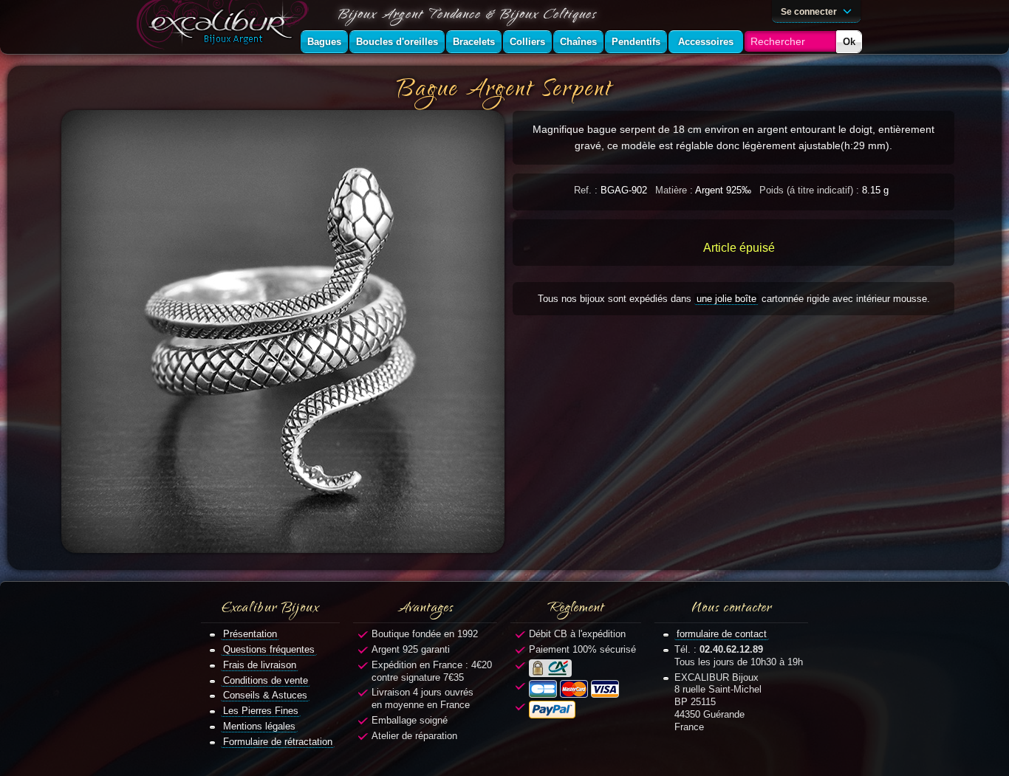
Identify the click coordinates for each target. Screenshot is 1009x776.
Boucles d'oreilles (397, 41)
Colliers (527, 41)
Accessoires (705, 41)
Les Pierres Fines (260, 710)
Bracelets (474, 41)
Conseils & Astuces (265, 695)
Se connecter (810, 11)
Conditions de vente (265, 680)
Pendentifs (636, 41)
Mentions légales (259, 726)
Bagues (324, 41)
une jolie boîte (726, 298)
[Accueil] (225, 27)
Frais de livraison (259, 664)
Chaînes (578, 41)
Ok (849, 41)
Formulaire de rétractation (277, 741)
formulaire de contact (722, 633)
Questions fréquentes (269, 649)
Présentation (250, 633)
